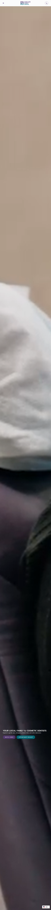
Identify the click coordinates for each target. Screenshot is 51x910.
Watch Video (9, 737)
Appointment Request (26, 737)
